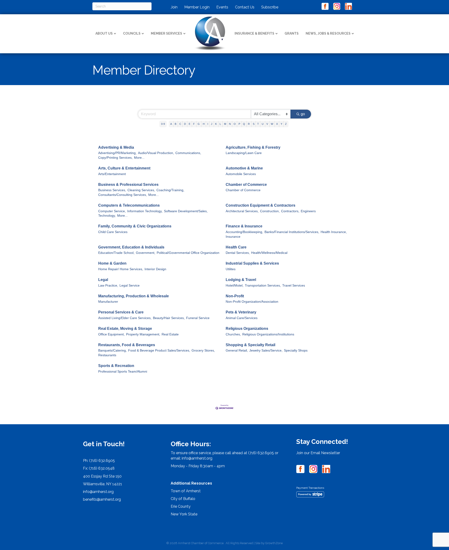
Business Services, (112, 190)
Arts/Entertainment (112, 174)
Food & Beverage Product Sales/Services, (159, 350)
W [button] (272, 123)
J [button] (211, 123)
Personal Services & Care (121, 312)
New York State (184, 514)
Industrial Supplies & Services (252, 263)
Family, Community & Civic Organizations (134, 226)
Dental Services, (238, 253)
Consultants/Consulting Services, (122, 195)
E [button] (189, 123)
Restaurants (107, 355)
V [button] (267, 123)
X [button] (277, 123)
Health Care (236, 247)
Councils (132, 33)
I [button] (207, 123)
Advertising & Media (116, 147)
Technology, (107, 215)
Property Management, (143, 334)
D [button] (185, 123)
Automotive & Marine (244, 168)
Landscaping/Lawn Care (244, 153)
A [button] (171, 123)
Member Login (197, 7)
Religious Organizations (247, 329)
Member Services (166, 33)
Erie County (181, 506)
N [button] (230, 123)
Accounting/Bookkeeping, (244, 232)
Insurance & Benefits (254, 33)
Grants (292, 33)
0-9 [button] (163, 123)
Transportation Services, (263, 285)
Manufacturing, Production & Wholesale (133, 296)
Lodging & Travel (241, 280)
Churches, (233, 334)
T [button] (258, 123)
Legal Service (129, 285)
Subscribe (269, 7)
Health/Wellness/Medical (269, 253)
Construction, (270, 211)
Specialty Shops (296, 350)
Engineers (308, 211)
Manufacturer (108, 301)
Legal (103, 280)
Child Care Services (112, 232)
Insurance (233, 236)
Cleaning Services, (141, 190)
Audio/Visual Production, (156, 153)
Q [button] (244, 123)
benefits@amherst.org (102, 499)
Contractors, (290, 211)
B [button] (175, 123)
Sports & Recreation (116, 366)
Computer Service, (112, 211)
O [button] (235, 123)
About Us (104, 33)
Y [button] (281, 123)
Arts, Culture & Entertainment (124, 168)
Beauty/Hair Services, (169, 318)
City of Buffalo (183, 498)
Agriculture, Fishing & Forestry (253, 147)
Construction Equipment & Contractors (260, 205)
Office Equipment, (111, 334)
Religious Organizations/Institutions (268, 334)
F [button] (194, 123)
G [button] (199, 123)
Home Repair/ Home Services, (120, 269)
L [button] (220, 123)
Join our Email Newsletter (318, 453)
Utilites (230, 269)
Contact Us (244, 7)
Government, (145, 253)
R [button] (249, 123)
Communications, (188, 153)
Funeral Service (198, 318)
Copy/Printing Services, (115, 157)
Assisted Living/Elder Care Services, (125, 318)
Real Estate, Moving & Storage (125, 329)
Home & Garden (112, 263)
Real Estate (170, 334)
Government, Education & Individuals (131, 247)
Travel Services (293, 285)
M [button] (225, 123)
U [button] (263, 123)
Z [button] (286, 123)
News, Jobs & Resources (328, 33)
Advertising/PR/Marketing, (117, 153)
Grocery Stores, (203, 350)
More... (139, 157)
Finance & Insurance (244, 226)
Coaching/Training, (170, 190)
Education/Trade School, (116, 253)
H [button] (204, 123)
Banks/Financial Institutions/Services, (291, 232)
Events (222, 7)
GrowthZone (274, 543)
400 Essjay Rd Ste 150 (102, 476)
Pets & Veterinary (241, 312)
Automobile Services (241, 174)
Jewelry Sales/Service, (265, 350)
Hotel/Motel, (234, 285)
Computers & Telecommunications (129, 205)
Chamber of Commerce (246, 185)
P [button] (239, 123)
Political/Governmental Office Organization (188, 253)
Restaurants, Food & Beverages (126, 345)
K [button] (216, 123)
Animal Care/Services (241, 318)
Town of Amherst (186, 491)
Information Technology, (145, 211)
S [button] (253, 123)
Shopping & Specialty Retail (250, 345)
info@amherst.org (98, 491)
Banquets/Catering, (112, 350)
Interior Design (155, 269)
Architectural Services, (242, 211)
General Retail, (237, 350)
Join (174, 7)
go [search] (303, 114)
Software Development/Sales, (186, 211)
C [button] (180, 123)
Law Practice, (108, 285)
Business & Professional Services (128, 185)
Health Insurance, (334, 232)
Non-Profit (235, 296)
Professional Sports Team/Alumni (122, 371)
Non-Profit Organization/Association (252, 301)
